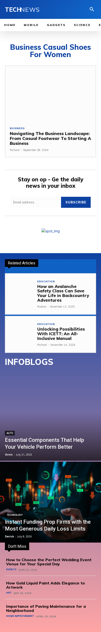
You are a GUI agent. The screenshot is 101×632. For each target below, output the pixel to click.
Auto (10, 433)
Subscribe (75, 202)
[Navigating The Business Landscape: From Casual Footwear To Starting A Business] (50, 94)
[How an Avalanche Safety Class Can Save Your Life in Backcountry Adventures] (20, 288)
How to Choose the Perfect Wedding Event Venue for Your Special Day (48, 562)
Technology (15, 515)
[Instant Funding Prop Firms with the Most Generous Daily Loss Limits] (50, 502)
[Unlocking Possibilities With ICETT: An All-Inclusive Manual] (20, 331)
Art (9, 593)
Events (11, 569)
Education (46, 281)
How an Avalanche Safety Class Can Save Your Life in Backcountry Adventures (63, 293)
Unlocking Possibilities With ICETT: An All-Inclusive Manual (61, 333)
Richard (14, 150)
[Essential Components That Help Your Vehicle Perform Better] (50, 420)
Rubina (41, 306)
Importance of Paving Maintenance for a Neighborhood (46, 608)
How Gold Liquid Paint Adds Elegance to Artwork (45, 585)
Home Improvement (20, 616)
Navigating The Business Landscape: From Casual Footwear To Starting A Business (50, 138)
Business (17, 128)
